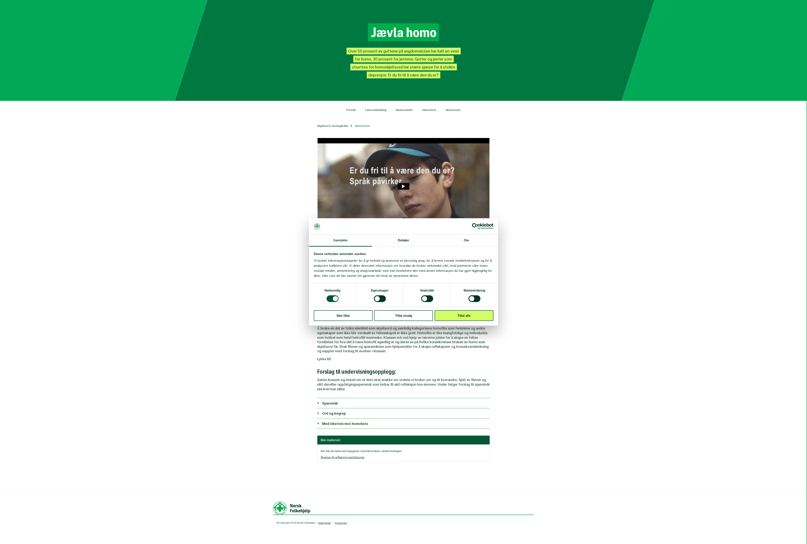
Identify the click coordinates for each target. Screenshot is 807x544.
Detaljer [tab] (403, 240)
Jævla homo (453, 110)
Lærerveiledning (375, 110)
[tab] (403, 403)
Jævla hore (429, 110)
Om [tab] (466, 240)
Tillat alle (464, 315)
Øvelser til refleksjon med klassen (342, 457)
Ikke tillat (343, 315)
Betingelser (324, 523)
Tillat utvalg (403, 315)
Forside (351, 110)
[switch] (380, 298)
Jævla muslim (404, 110)
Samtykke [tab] (340, 240)
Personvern (341, 523)
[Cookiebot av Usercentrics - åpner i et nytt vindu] (475, 226)
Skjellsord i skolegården (332, 126)
